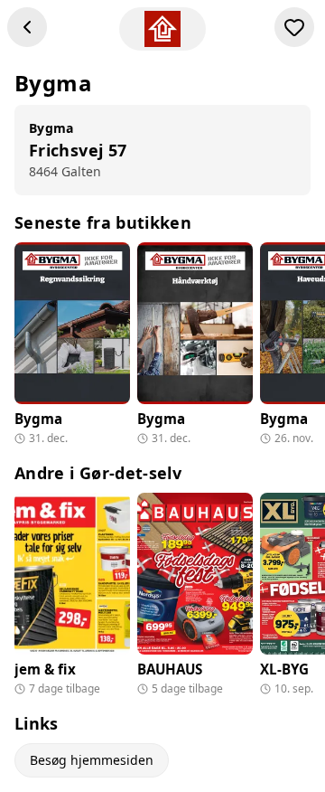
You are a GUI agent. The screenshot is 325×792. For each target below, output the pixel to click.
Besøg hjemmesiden (91, 759)
